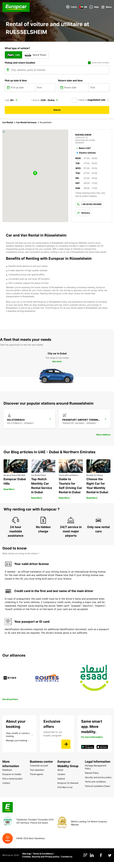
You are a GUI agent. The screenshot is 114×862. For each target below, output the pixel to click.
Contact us (66, 856)
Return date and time (70, 80)
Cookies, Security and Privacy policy (40, 856)
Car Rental (7, 122)
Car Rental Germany (26, 122)
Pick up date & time (16, 80)
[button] (35, 173)
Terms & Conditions (43, 853)
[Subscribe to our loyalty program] (66, 744)
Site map (26, 853)
